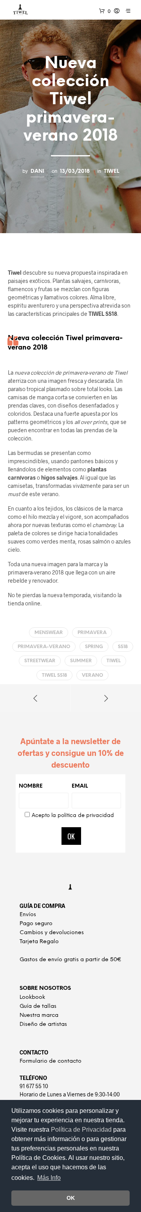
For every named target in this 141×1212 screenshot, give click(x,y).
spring (94, 646)
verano (92, 675)
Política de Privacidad (82, 1129)
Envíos (28, 915)
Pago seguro (36, 924)
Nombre (31, 786)
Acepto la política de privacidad (73, 815)
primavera (92, 632)
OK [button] (71, 1198)
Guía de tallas (38, 1006)
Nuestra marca (39, 1015)
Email (80, 786)
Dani (37, 171)
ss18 (123, 646)
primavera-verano (44, 646)
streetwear (39, 660)
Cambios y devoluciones (52, 933)
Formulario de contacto (50, 1061)
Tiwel (111, 171)
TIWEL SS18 (54, 675)
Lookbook (32, 997)
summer (81, 660)
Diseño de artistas (43, 1024)
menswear (48, 632)
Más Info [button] (49, 1177)
